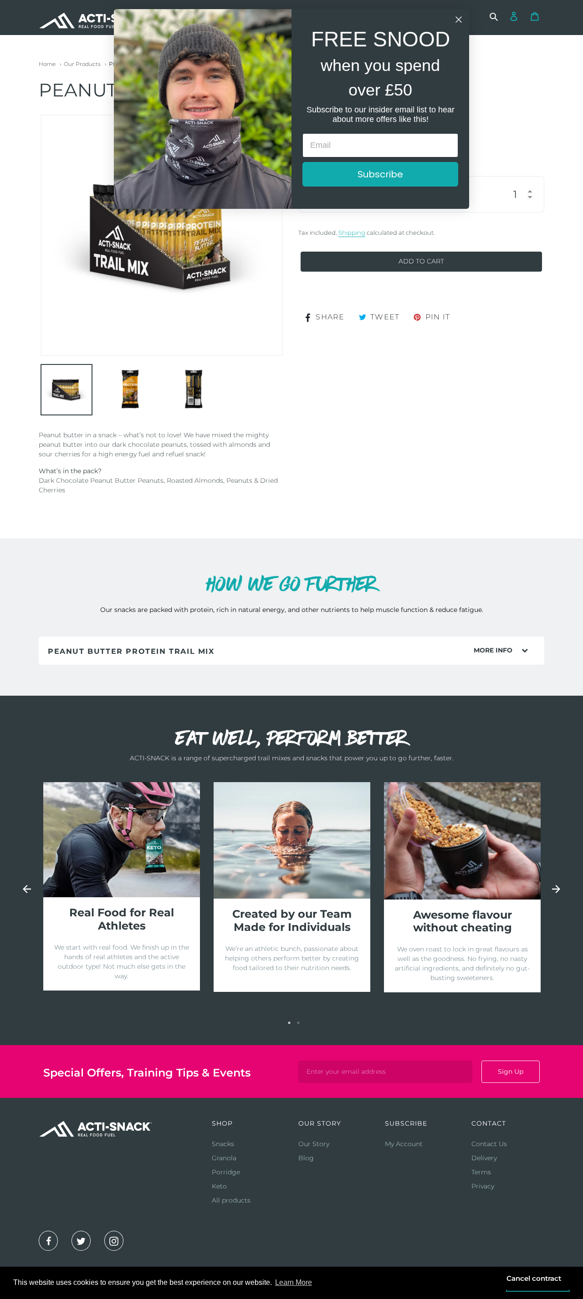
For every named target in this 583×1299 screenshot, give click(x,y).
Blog (306, 1158)
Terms (481, 1172)
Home (47, 64)
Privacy (482, 1186)
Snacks (223, 1144)
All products (231, 1200)
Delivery (484, 1158)
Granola (224, 1158)
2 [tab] (298, 1022)
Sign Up (510, 1071)
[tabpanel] (121, 886)
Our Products (82, 64)
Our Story (313, 1144)
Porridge (226, 1172)
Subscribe (380, 174)
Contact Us (489, 1144)
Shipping (351, 232)
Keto (219, 1186)
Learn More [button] (293, 1282)
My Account (404, 1144)
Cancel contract (533, 1278)
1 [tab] (289, 1022)
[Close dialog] (458, 19)
